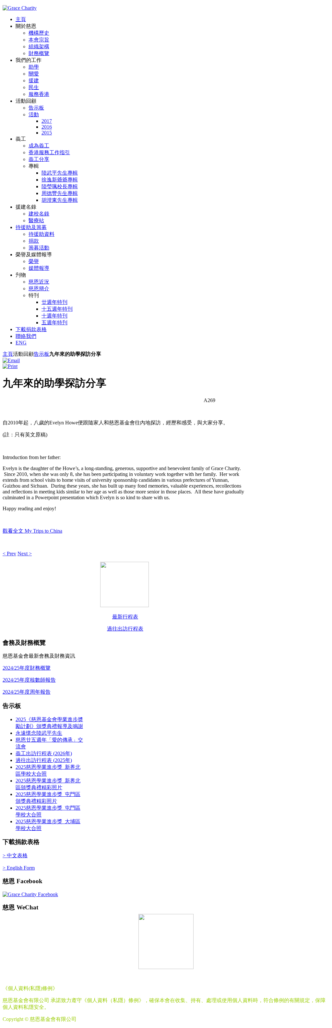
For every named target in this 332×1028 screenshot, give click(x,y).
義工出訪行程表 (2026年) (44, 753)
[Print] (10, 366)
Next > (25, 553)
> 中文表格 (15, 855)
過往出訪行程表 (125, 628)
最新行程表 (125, 616)
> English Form (19, 868)
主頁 (8, 354)
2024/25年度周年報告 (27, 692)
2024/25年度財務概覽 (27, 668)
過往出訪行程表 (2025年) (44, 760)
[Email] (11, 360)
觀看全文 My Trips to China (32, 531)
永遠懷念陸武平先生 (39, 733)
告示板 (41, 354)
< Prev (9, 553)
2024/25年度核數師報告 (29, 680)
